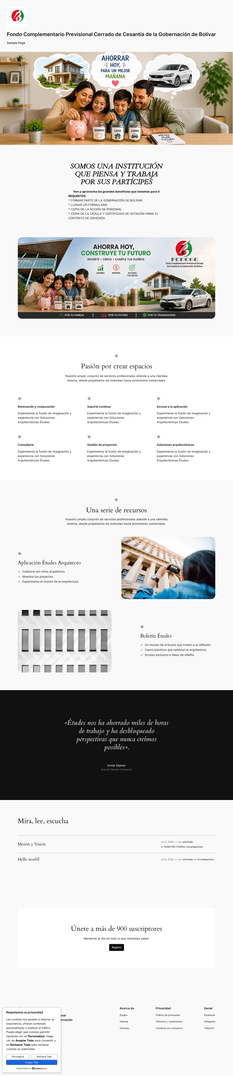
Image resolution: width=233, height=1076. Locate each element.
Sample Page (16, 43)
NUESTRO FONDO (174, 846)
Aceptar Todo (31, 1062)
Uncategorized (194, 846)
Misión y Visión (32, 844)
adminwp (188, 841)
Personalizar (18, 1056)
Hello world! (29, 859)
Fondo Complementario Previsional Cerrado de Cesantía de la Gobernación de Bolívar (111, 34)
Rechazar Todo (44, 1056)
